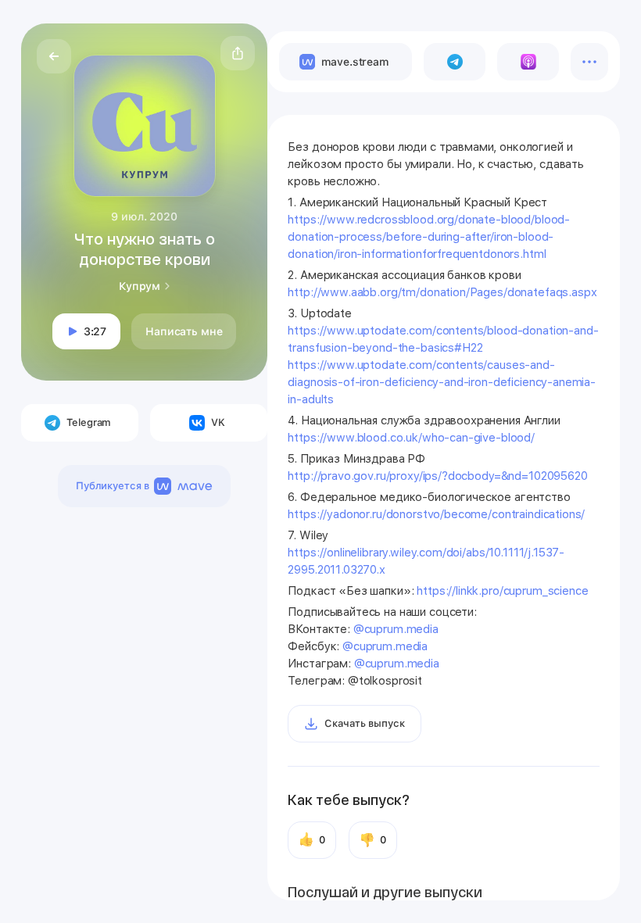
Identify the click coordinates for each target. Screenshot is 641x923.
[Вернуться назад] (54, 56)
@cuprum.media (396, 629)
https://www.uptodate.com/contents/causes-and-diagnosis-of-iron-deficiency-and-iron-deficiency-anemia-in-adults (442, 382)
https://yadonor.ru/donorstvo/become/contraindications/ (436, 514)
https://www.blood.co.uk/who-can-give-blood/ (411, 438)
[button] (237, 53)
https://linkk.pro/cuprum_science (502, 591)
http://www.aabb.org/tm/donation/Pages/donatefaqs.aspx (442, 292)
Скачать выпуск (364, 723)
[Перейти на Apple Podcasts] (528, 61)
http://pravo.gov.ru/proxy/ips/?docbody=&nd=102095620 (437, 476)
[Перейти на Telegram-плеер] (454, 61)
